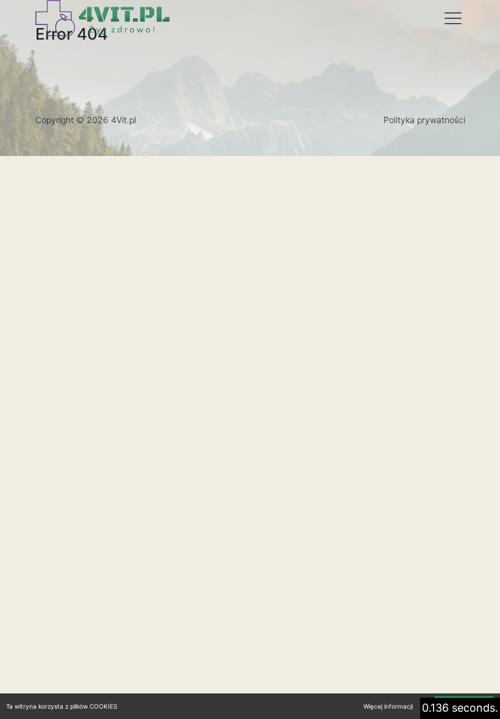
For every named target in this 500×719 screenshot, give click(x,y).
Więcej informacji (388, 706)
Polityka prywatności (424, 120)
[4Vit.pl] (102, 18)
